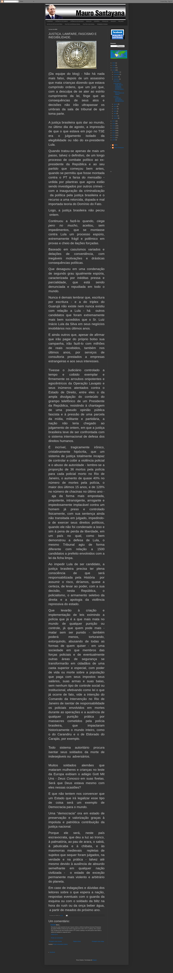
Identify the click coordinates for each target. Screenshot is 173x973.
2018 (113, 70)
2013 (113, 130)
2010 (113, 137)
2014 (113, 128)
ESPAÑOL (97, 21)
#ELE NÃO (116, 81)
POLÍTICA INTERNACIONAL (72, 24)
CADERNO (50, 21)
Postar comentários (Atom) (60, 944)
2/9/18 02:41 (54, 934)
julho (115, 106)
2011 (113, 135)
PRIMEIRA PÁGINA (102, 24)
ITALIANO (121, 21)
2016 (113, 123)
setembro (116, 79)
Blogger (94, 960)
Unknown (53, 925)
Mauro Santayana (119, 147)
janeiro (116, 118)
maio (115, 111)
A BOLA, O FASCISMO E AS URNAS (119, 93)
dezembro (117, 72)
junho (115, 108)
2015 (113, 126)
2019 (113, 67)
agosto (116, 104)
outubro (116, 77)
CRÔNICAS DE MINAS (61, 21)
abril (115, 113)
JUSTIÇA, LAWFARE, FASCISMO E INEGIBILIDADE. (119, 99)
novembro (117, 74)
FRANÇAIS (105, 21)
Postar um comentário (57, 938)
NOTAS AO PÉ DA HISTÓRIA (54, 24)
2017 (113, 121)
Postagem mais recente (55, 941)
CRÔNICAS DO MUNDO (77, 21)
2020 (113, 65)
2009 (113, 140)
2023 (113, 63)
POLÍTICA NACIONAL (89, 24)
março (115, 116)
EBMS (115, 145)
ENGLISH (89, 21)
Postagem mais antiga (98, 941)
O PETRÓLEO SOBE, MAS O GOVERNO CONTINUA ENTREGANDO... (119, 86)
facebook (52, 952)
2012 (113, 133)
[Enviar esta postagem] (66, 915)
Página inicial (77, 941)
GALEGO (113, 21)
